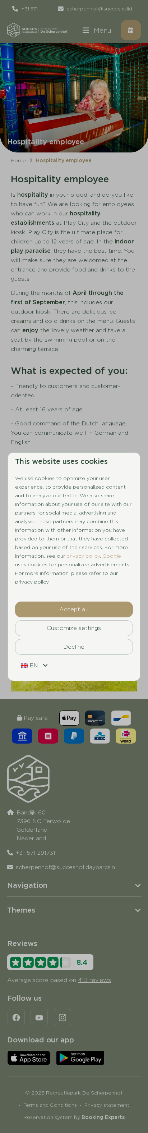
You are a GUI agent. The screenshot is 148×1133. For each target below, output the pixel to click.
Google (111, 556)
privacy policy (83, 556)
